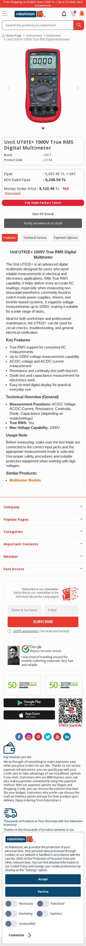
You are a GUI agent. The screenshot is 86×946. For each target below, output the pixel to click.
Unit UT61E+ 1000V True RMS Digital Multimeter (38, 39)
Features (10, 238)
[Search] (78, 25)
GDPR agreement (25, 631)
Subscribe (43, 621)
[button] (43, 128)
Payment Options (66, 238)
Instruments (34, 36)
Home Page (14, 36)
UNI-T (47, 155)
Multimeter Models (25, 480)
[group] (43, 85)
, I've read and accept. (41, 631)
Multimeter (54, 36)
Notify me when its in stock (43, 223)
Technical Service (35, 238)
